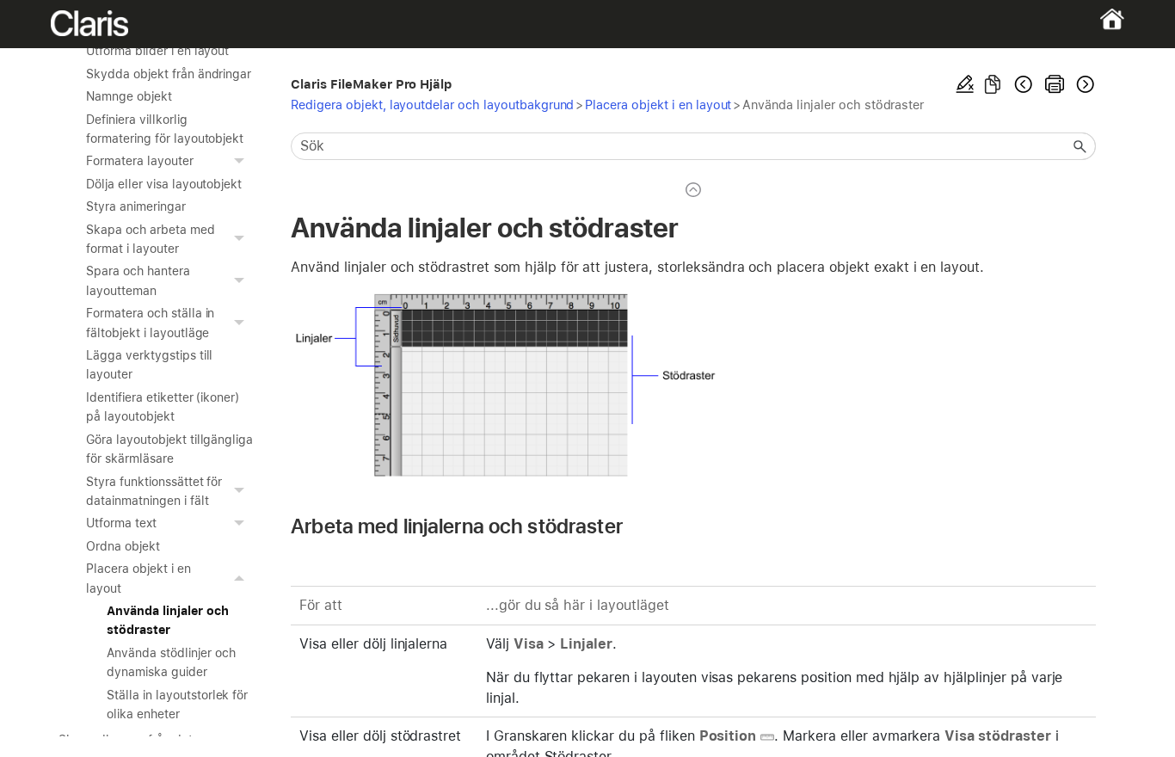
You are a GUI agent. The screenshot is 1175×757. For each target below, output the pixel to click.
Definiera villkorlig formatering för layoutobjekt (164, 129)
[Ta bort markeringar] (965, 84)
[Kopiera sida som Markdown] (992, 84)
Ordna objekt (123, 546)
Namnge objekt (129, 96)
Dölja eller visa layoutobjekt (164, 184)
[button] (241, 160)
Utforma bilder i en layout (157, 51)
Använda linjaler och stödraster (167, 620)
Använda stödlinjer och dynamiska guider (171, 662)
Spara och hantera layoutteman (137, 280)
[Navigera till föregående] (1023, 84)
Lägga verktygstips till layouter (149, 364)
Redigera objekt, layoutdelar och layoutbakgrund (432, 104)
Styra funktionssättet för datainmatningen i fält (154, 491)
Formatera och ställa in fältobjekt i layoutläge (150, 322)
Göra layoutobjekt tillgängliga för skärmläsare (169, 449)
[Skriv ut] (1054, 84)
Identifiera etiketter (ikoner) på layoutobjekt (162, 407)
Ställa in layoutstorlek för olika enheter (177, 704)
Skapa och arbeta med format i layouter (150, 239)
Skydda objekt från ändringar (168, 74)
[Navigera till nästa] (1084, 84)
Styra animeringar (135, 206)
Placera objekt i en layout (138, 578)
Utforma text (121, 523)
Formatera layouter (139, 161)
